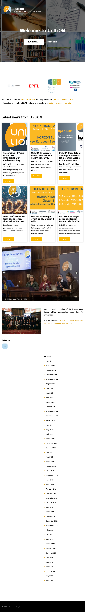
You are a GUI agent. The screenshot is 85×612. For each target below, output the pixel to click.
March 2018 (50, 580)
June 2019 (49, 557)
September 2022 (52, 475)
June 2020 (49, 535)
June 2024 (49, 425)
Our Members (33, 42)
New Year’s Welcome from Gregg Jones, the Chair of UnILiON (14, 219)
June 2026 (49, 361)
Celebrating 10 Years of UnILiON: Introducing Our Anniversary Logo (13, 156)
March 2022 (50, 484)
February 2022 (51, 489)
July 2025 (49, 388)
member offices (28, 99)
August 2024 (50, 420)
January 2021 (50, 516)
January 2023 (51, 466)
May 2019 (49, 562)
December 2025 (52, 375)
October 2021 (51, 503)
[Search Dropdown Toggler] (75, 10)
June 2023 (49, 452)
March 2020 (50, 544)
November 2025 (52, 379)
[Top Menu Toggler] (81, 9)
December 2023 (52, 443)
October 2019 (51, 553)
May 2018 (49, 576)
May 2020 (49, 539)
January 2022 (51, 493)
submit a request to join (60, 103)
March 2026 (50, 365)
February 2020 (51, 548)
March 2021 (50, 512)
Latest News (52, 42)
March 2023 (50, 462)
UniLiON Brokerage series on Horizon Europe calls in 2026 (69, 219)
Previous (4, 272)
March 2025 (50, 402)
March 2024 (50, 439)
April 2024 (49, 434)
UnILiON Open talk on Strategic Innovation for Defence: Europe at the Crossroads (70, 156)
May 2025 (49, 393)
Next (76, 272)
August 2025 (50, 384)
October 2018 (51, 571)
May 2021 (49, 507)
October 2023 (51, 448)
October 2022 (51, 471)
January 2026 (51, 370)
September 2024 (52, 416)
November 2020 (52, 525)
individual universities (64, 99)
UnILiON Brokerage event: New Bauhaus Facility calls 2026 (41, 155)
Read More (9, 181)
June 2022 (49, 480)
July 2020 (49, 530)
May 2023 (49, 457)
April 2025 (49, 397)
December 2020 (52, 521)
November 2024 (52, 411)
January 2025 (51, 407)
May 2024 (49, 429)
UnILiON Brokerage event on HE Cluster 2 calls (42, 219)
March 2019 (50, 567)
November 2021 (52, 498)
